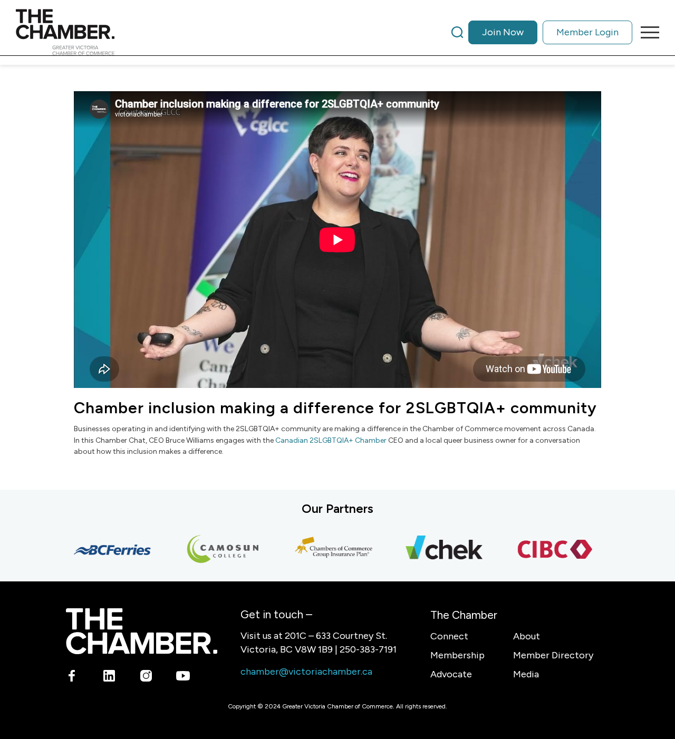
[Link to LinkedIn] (109, 678)
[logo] (65, 32)
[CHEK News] (435, 549)
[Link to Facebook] (72, 678)
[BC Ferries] (103, 549)
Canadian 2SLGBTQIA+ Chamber (331, 440)
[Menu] (646, 32)
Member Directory (553, 655)
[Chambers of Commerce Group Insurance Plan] (324, 549)
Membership (457, 655)
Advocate (451, 674)
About (526, 636)
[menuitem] (541, 32)
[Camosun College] (214, 549)
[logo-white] (141, 631)
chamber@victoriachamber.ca (306, 671)
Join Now (503, 32)
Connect (449, 636)
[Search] (457, 32)
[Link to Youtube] (183, 678)
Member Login (587, 32)
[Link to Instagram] (146, 678)
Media (526, 674)
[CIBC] (546, 549)
